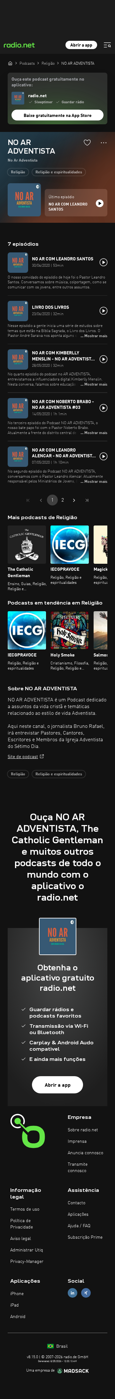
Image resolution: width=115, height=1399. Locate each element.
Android (18, 1317)
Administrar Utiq (26, 1250)
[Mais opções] (103, 143)
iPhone (17, 1294)
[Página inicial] (10, 63)
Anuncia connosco (85, 1153)
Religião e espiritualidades (58, 172)
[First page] (28, 500)
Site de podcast (23, 757)
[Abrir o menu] (107, 45)
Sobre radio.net (83, 1130)
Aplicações (78, 1214)
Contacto (76, 1203)
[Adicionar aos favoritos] (87, 142)
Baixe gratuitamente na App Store (58, 115)
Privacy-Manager (26, 1261)
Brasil (61, 1346)
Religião (18, 172)
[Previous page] (41, 500)
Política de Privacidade (21, 1224)
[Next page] (74, 500)
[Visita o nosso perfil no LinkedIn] (72, 1293)
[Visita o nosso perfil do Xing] (85, 1293)
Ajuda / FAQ (79, 1226)
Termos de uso (24, 1209)
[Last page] (87, 500)
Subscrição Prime (85, 1237)
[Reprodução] (99, 203)
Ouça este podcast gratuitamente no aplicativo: (48, 82)
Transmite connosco (78, 1167)
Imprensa (77, 1141)
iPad (14, 1305)
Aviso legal (20, 1238)
